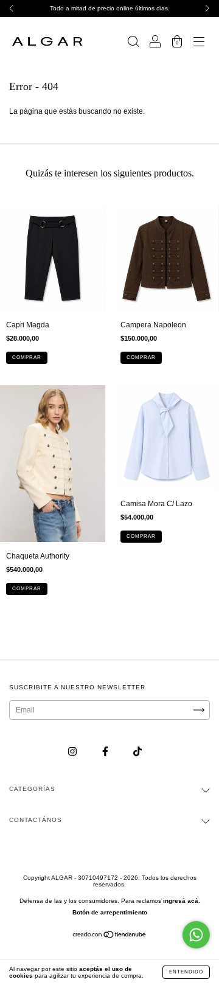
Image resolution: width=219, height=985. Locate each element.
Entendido (186, 972)
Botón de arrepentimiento (109, 912)
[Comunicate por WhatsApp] (196, 934)
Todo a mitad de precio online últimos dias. (110, 8)
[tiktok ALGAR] (137, 752)
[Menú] (199, 43)
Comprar (26, 357)
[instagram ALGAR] (73, 752)
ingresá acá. (181, 900)
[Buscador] (133, 43)
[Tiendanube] (110, 936)
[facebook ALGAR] (106, 752)
